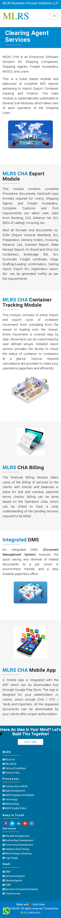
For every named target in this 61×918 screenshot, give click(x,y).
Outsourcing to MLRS (16, 786)
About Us (10, 759)
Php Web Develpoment (17, 836)
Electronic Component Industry (21, 889)
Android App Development (19, 840)
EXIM (8, 884)
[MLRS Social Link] (6, 823)
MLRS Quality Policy (15, 808)
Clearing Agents (13, 880)
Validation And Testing (17, 849)
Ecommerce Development (19, 844)
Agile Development (15, 790)
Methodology (12, 803)
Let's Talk (30, 741)
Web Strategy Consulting (18, 853)
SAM (7, 871)
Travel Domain (13, 893)
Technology (11, 799)
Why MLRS (10, 764)
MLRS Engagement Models (19, 795)
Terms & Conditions (15, 768)
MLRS (24, 912)
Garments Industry (15, 876)
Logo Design (11, 858)
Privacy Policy (12, 772)
